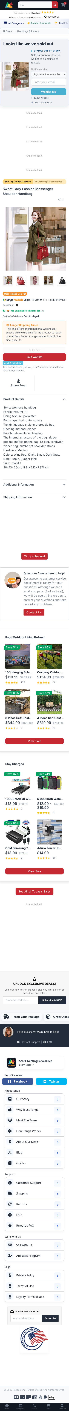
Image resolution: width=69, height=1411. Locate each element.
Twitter (54, 1081)
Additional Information (18, 484)
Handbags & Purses (28, 31)
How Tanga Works (28, 1131)
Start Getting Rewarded (36, 1061)
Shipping (22, 1193)
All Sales (7, 31)
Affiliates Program (28, 1256)
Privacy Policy (25, 1275)
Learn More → (26, 1064)
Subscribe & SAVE (52, 1000)
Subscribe (50, 1318)
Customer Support (28, 1183)
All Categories (16, 23)
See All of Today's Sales (34, 891)
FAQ (49, 1041)
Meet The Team (26, 1120)
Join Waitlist (34, 357)
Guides (21, 1163)
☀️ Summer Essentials (39, 23)
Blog (19, 1152)
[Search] (55, 4)
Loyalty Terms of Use (30, 1297)
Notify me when (39, 69)
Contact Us (34, 612)
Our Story (22, 1099)
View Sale (34, 741)
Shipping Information (17, 497)
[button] (16, 305)
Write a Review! (34, 556)
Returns (21, 1204)
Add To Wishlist (13, 363)
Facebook (20, 1081)
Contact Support (30, 1041)
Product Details (13, 399)
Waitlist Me (48, 91)
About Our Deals (27, 1142)
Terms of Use (25, 1286)
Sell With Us (24, 1245)
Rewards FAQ (25, 1226)
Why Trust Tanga (27, 1110)
